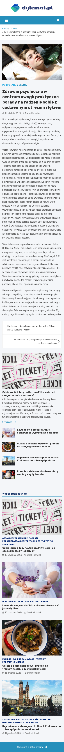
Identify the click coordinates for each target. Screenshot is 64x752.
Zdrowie (22, 85)
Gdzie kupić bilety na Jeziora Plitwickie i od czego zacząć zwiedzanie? (28, 394)
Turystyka (47, 541)
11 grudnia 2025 (13, 733)
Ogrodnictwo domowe (36, 601)
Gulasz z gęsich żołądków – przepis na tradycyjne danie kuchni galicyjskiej (38, 446)
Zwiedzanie (8, 544)
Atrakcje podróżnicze (15, 538)
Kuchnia (6, 659)
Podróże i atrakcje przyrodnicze (21, 541)
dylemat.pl (41, 747)
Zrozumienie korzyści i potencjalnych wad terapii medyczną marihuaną (35, 341)
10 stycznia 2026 (14, 555)
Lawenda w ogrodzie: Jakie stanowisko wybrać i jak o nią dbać (38, 431)
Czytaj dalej (7, 422)
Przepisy (41, 659)
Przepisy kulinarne (13, 662)
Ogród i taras (15, 601)
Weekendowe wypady (13, 722)
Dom (4, 601)
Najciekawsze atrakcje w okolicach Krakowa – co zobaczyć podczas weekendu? (38, 460)
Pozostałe (9, 85)
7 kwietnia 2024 (13, 113)
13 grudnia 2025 (13, 673)
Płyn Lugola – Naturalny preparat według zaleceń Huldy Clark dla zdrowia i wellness (31, 328)
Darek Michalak (32, 113)
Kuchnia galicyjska (23, 659)
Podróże (33, 538)
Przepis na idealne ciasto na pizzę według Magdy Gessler (37, 473)
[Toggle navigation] (6, 20)
